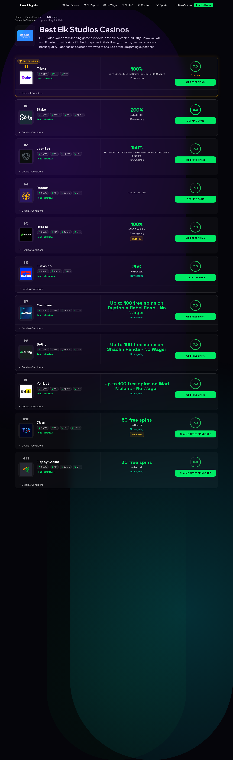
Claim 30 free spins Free (195, 473)
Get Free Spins (195, 82)
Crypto (145, 5)
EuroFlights (29, 5)
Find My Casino (203, 5)
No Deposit (93, 5)
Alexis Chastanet (27, 20)
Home (18, 17)
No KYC (129, 5)
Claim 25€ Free (195, 277)
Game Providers (33, 17)
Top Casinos (72, 5)
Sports (163, 5)
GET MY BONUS (195, 120)
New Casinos (185, 5)
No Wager (112, 5)
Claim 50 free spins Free (195, 434)
